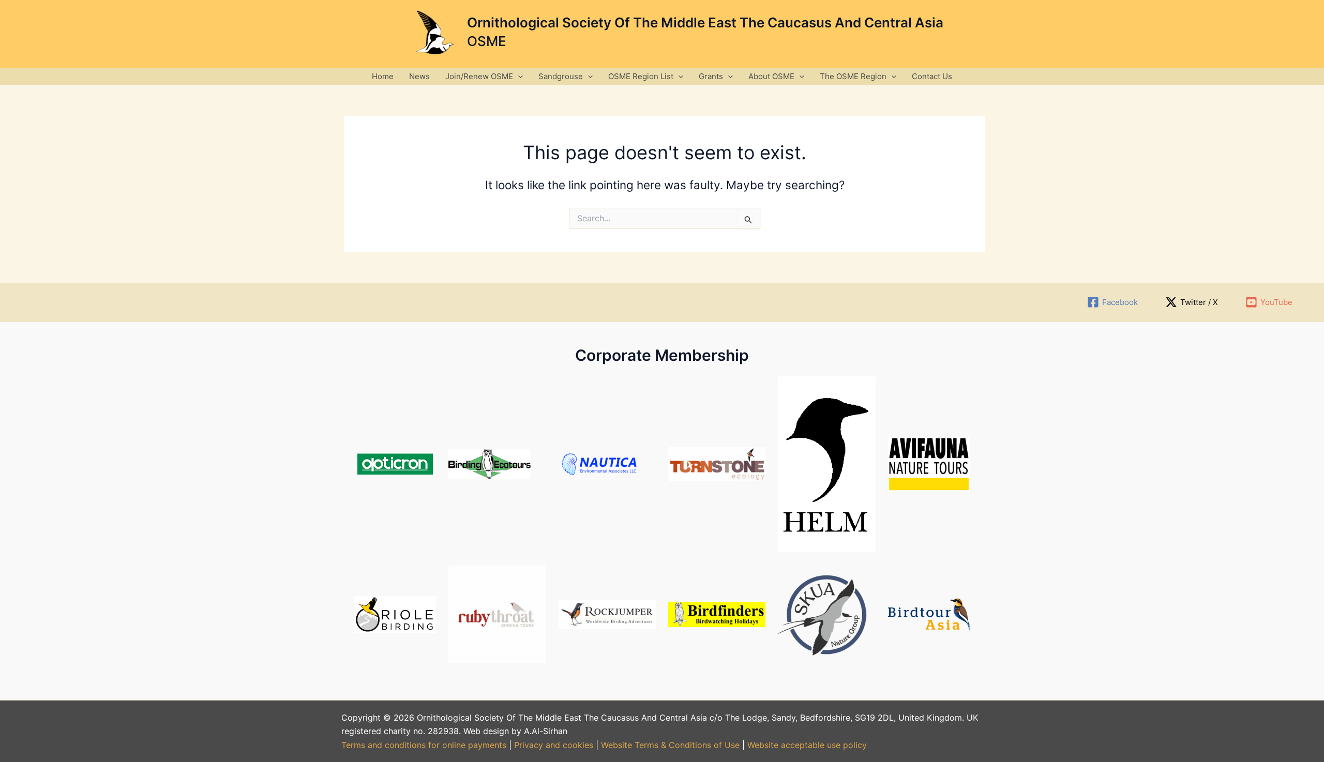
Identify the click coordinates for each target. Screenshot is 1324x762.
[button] (518, 76)
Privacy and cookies (555, 745)
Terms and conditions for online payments (423, 745)
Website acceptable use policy (807, 745)
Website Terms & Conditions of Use (670, 745)
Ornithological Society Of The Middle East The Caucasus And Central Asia (705, 22)
